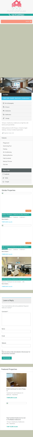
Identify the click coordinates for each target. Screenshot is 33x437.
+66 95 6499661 (17, 15)
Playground (6, 143)
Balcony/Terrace (7, 161)
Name (3, 329)
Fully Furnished (7, 158)
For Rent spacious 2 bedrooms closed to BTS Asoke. (16, 279)
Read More (15, 394)
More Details (5, 219)
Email (3, 336)
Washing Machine (7, 155)
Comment (5, 311)
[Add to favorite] (2, 79)
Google (7, 181)
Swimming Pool (7, 146)
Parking (5, 149)
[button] (27, 21)
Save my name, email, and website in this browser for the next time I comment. (16, 352)
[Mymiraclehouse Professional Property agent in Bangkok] (16, 6)
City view (5, 164)
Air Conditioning (7, 152)
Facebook (6, 174)
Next (31, 85)
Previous (1, 85)
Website (4, 343)
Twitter (6, 178)
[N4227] (16, 85)
